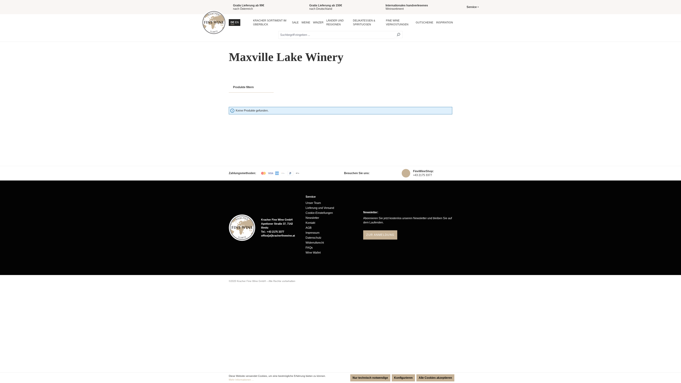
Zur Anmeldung (380, 234)
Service (311, 196)
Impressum (312, 232)
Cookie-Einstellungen (319, 212)
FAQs (309, 247)
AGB (309, 227)
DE (232, 22)
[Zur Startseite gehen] (213, 22)
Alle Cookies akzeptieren (435, 377)
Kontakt (310, 222)
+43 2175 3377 (422, 175)
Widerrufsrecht (315, 242)
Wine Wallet (313, 252)
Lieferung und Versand (320, 207)
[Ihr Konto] (465, 22)
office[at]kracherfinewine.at (278, 235)
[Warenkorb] (475, 22)
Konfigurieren (403, 377)
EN (237, 22)
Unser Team (313, 202)
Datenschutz (313, 237)
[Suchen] (398, 34)
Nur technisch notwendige (370, 377)
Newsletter (312, 217)
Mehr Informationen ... (241, 379)
